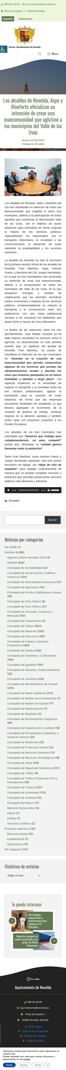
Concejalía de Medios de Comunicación (32, 698)
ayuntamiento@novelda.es (41, 4)
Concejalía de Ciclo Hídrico (24, 601)
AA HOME (11, 547)
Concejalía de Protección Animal (27, 747)
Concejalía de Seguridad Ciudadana (29, 768)
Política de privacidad (35, 1031)
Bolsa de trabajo (17, 833)
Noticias (10, 552)
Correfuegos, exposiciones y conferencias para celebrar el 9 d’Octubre (37, 921)
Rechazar (24, 1065)
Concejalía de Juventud (22, 678)
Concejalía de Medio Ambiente (26, 693)
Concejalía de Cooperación (24, 620)
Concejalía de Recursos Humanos (28, 752)
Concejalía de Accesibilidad (24, 567)
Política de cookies (35, 1035)
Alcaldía (39, 143)
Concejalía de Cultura (20, 626)
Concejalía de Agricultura (23, 587)
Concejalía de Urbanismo (23, 792)
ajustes (26, 1059)
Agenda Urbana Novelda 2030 (26, 557)
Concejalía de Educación (22, 636)
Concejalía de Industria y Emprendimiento (33, 669)
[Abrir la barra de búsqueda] (39, 53)
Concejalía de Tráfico (20, 773)
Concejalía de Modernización (25, 708)
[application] (33, 490)
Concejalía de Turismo (21, 787)
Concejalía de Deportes (22, 631)
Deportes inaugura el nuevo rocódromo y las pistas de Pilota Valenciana (26, 940)
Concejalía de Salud (19, 762)
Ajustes (38, 1065)
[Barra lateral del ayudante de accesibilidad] (3, 49)
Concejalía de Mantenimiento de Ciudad (32, 684)
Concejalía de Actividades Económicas (31, 582)
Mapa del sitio (35, 1040)
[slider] (55, 490)
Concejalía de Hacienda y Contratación (31, 655)
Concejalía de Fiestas (20, 650)
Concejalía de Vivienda (21, 797)
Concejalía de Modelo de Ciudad (27, 703)
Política (11, 818)
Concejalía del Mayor (20, 802)
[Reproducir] (8, 490)
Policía (11, 813)
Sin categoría (13, 849)
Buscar (52, 519)
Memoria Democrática (21, 808)
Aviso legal (35, 1026)
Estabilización (15, 839)
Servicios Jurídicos (19, 823)
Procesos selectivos (17, 828)
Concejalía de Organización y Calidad (30, 727)
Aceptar (9, 1065)
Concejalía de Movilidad (22, 713)
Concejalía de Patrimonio (22, 742)
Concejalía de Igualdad (21, 664)
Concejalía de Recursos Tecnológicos (30, 757)
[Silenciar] (48, 490)
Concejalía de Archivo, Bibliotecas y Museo (34, 592)
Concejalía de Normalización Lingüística (32, 719)
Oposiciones (15, 844)
